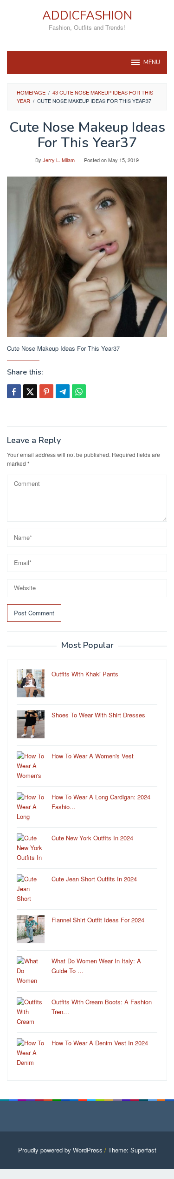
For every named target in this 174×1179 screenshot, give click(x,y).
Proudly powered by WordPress (60, 1149)
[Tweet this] (30, 391)
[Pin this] (46, 391)
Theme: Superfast (132, 1149)
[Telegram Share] (63, 391)
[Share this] (14, 391)
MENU (151, 62)
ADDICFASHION (87, 15)
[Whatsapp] (79, 391)
